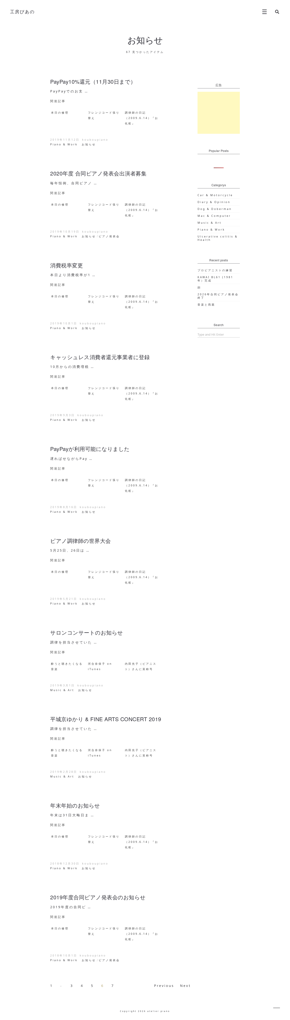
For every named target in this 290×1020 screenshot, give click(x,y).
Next (185, 985)
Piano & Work (64, 144)
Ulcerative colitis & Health (218, 238)
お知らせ (89, 144)
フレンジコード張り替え (104, 115)
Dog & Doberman (215, 209)
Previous (164, 985)
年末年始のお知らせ (75, 805)
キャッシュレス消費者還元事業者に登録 (100, 357)
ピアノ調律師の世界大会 (80, 540)
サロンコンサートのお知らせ (86, 632)
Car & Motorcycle (215, 195)
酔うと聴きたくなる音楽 (67, 666)
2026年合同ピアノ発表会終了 (218, 296)
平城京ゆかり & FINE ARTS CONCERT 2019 (105, 719)
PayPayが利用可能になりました (90, 448)
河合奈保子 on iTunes (100, 666)
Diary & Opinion (214, 202)
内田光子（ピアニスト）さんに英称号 (141, 666)
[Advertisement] (219, 113)
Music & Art (62, 690)
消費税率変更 (66, 265)
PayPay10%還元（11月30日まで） (93, 81)
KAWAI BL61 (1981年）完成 (215, 278)
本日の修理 (60, 112)
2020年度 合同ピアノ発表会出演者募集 (98, 173)
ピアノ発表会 (109, 236)
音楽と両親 (206, 304)
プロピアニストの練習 (215, 270)
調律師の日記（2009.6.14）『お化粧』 (141, 118)
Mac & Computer (214, 215)
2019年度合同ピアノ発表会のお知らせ (98, 897)
